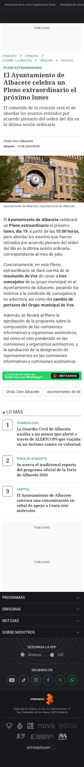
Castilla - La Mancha (17, 60)
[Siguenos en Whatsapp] (72, 680)
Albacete (46, 60)
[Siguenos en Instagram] (36, 680)
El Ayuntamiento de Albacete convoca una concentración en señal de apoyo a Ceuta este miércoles (45, 503)
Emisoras (31, 56)
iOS (60, 655)
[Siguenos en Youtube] (12, 680)
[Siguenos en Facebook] (48, 680)
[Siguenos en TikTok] (24, 680)
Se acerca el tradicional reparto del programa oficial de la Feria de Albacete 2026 (47, 469)
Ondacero (9, 56)
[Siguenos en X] (60, 680)
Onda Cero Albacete (22, 392)
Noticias (67, 60)
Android (34, 655)
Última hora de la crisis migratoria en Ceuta (30, 4)
